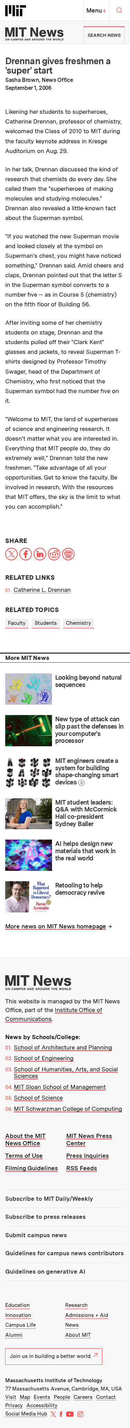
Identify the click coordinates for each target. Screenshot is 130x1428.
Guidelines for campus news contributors (64, 1253)
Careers (83, 1397)
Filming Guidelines (31, 1168)
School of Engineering (43, 1058)
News (72, 1325)
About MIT (78, 1335)
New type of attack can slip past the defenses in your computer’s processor (89, 729)
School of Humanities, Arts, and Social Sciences (66, 1073)
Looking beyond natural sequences (88, 681)
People (62, 1397)
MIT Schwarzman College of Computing (68, 1108)
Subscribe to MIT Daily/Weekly (49, 1198)
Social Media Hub (26, 1414)
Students (46, 623)
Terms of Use (24, 1155)
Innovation (18, 1315)
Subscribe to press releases (45, 1216)
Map (25, 1397)
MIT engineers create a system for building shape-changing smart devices (86, 771)
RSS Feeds (81, 1168)
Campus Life (20, 1325)
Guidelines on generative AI (45, 1271)
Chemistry (78, 623)
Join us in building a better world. (51, 1356)
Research (76, 1305)
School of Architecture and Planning (63, 1047)
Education (17, 1305)
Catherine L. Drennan (42, 589)
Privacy (14, 1405)
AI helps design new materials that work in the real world (85, 850)
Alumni (14, 1335)
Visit (10, 1397)
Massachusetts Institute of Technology (53, 1380)
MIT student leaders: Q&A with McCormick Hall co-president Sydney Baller (86, 813)
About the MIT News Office (25, 1139)
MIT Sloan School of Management (60, 1086)
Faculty (17, 623)
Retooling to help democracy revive (80, 889)
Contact (106, 1397)
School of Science (38, 1097)
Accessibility (42, 1405)
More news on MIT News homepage (55, 926)
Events (42, 1397)
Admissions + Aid (86, 1315)
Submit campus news (36, 1235)
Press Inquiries (87, 1155)
